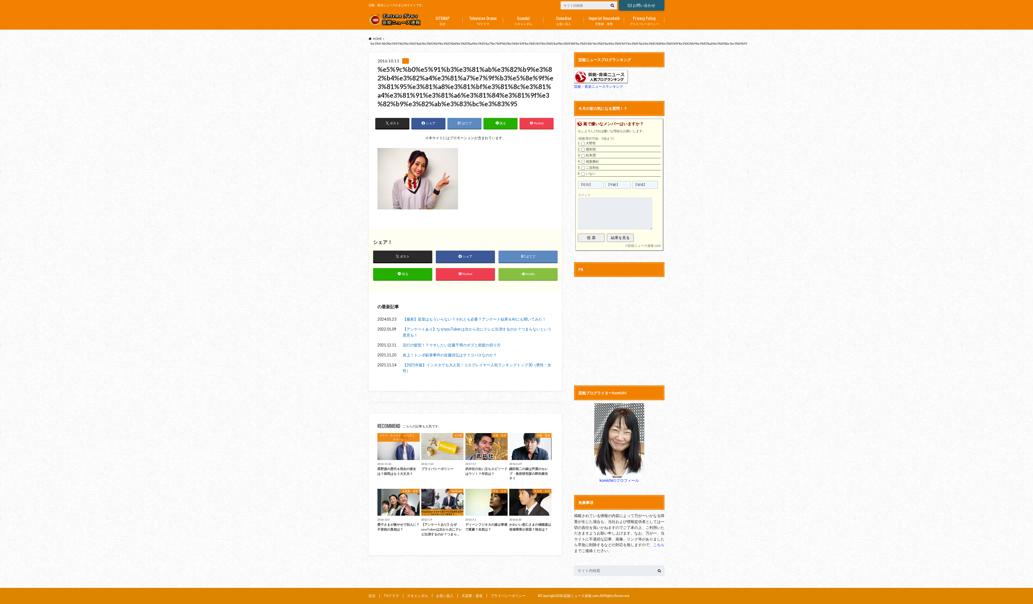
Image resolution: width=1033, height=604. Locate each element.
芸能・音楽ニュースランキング (598, 86)
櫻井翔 (591, 149)
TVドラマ (483, 20)
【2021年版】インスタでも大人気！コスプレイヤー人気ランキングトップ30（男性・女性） (477, 368)
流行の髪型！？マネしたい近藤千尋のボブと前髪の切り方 (452, 345)
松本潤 (591, 155)
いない (591, 173)
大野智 (591, 143)
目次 (443, 20)
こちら (658, 544)
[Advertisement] (619, 330)
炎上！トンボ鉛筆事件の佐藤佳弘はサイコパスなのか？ (450, 355)
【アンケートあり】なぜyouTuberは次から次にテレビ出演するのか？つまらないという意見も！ (477, 332)
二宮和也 (592, 168)
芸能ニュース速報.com (644, 246)
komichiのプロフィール (619, 480)
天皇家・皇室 (604, 20)
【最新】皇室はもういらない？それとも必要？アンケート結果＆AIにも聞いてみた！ (474, 319)
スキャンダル (523, 20)
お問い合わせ (644, 5)
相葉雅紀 (592, 161)
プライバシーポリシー (644, 20)
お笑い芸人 (563, 20)
